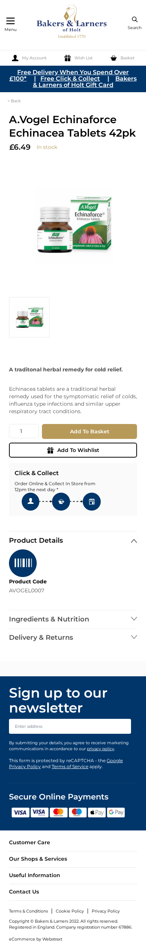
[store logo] (72, 22)
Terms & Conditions (28, 911)
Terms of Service (70, 766)
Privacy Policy (106, 911)
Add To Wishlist (78, 450)
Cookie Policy (70, 911)
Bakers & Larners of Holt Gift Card (85, 81)
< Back (14, 100)
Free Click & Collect (70, 78)
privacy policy (100, 748)
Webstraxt (52, 939)
